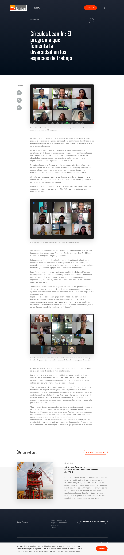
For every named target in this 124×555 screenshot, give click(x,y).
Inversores (55, 525)
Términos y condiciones (70, 551)
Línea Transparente (58, 520)
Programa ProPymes (59, 522)
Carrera (54, 527)
